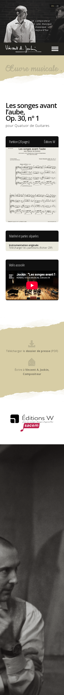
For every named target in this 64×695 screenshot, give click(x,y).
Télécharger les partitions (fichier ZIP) (30, 246)
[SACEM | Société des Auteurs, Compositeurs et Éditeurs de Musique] (30, 427)
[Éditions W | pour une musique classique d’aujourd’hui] (32, 419)
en (52, 6)
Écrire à (32, 372)
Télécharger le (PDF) (32, 351)
